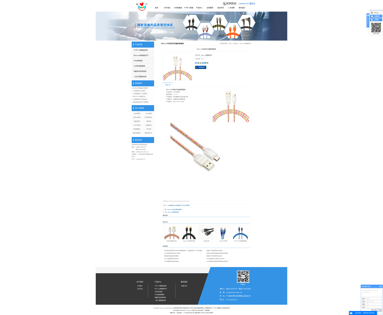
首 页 (230, 43)
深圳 (187, 313)
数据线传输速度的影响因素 (171, 256)
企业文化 (140, 289)
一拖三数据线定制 (140, 76)
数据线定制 (137, 121)
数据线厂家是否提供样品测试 (214, 256)
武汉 (207, 313)
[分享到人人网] (205, 63)
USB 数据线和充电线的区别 (171, 261)
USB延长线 (206, 241)
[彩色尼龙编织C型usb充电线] (171, 232)
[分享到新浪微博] (200, 63)
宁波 (202, 313)
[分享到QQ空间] (198, 63)
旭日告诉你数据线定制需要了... (141, 88)
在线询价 (200, 67)
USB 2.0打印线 (223, 241)
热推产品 (172, 313)
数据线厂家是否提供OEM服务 (214, 250)
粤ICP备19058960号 (179, 310)
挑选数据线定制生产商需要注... (141, 102)
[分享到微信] (207, 63)
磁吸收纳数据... (137, 133)
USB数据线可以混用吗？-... (140, 91)
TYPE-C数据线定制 (141, 50)
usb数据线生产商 (172, 205)
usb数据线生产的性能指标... (140, 99)
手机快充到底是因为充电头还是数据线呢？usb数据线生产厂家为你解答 (183, 250)
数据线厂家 (180, 205)
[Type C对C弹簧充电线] (189, 232)
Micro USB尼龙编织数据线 (175, 209)
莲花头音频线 (137, 117)
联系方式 (184, 286)
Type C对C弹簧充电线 (189, 241)
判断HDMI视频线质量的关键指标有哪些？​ (218, 253)
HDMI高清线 (138, 61)
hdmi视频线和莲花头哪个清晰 (172, 253)
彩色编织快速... (149, 117)
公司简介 (140, 286)
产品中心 (199, 8)
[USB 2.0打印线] (223, 232)
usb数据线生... (149, 125)
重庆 (199, 313)
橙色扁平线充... (149, 133)
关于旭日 (167, 8)
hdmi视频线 (149, 113)
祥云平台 (194, 310)
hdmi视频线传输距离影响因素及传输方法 (217, 261)
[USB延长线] (206, 232)
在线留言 (377, 16)
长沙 (205, 313)
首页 (156, 8)
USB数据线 (178, 8)
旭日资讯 (220, 8)
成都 (196, 313)
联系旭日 (242, 8)
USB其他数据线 (139, 66)
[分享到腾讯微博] (203, 63)
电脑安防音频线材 (140, 71)
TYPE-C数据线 (188, 9)
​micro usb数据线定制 (173, 212)
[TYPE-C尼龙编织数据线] (240, 232)
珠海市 (211, 313)
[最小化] (381, 286)
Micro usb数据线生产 (141, 55)
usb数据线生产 (208, 308)
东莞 (190, 313)
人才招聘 (231, 8)
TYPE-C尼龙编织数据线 (240, 241)
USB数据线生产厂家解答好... (140, 93)
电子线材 (148, 129)
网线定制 (148, 121)
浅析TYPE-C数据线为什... (140, 96)
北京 (193, 313)
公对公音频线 (137, 125)
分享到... (377, 19)
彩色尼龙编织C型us (172, 241)
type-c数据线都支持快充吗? (171, 258)
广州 (184, 313)
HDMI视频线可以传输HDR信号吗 (215, 258)
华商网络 (207, 310)
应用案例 (210, 8)
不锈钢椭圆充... (137, 129)
